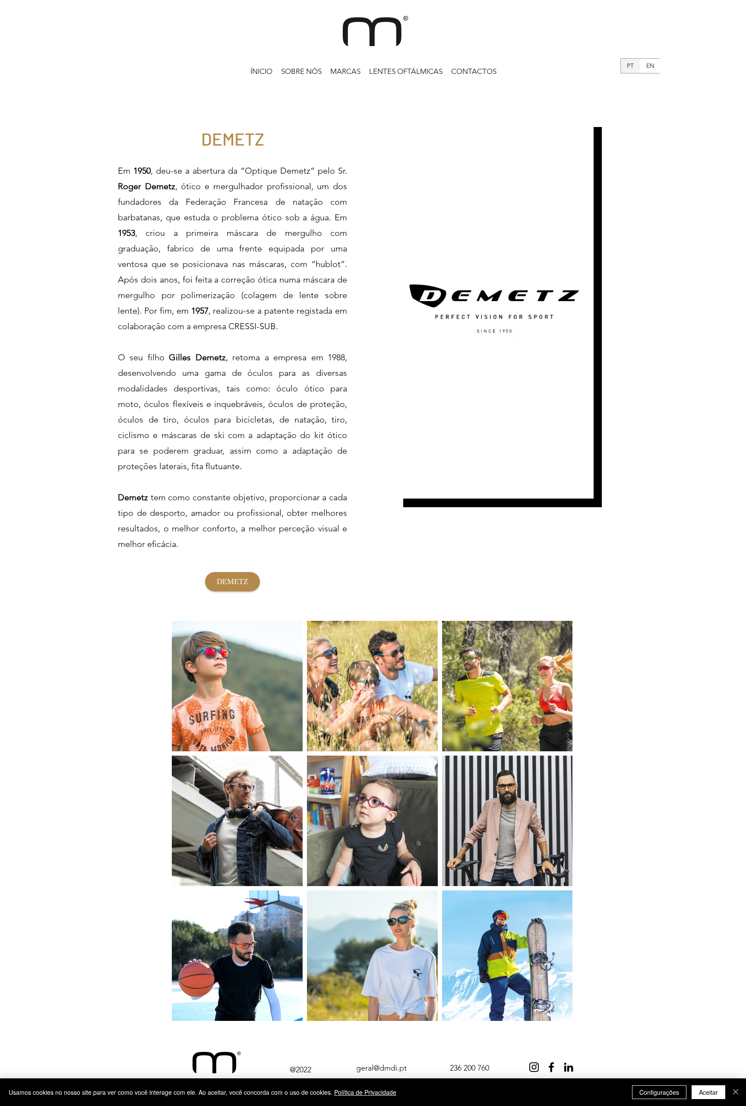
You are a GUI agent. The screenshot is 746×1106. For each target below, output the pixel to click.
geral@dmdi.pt (381, 1068)
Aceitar (708, 1092)
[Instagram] (534, 1067)
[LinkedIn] (568, 1067)
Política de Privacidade (365, 1092)
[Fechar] (735, 1092)
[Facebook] (551, 1067)
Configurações (659, 1092)
